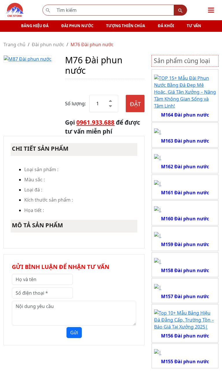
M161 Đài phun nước (185, 192)
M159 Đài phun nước (185, 244)
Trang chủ (14, 44)
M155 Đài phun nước (185, 361)
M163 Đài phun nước (185, 141)
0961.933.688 (95, 122)
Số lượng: (75, 103)
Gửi (74, 332)
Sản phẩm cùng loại (182, 61)
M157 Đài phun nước (185, 296)
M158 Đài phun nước (185, 270)
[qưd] (185, 91)
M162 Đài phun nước (185, 166)
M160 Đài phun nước (185, 218)
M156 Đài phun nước (185, 336)
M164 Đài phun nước (185, 115)
